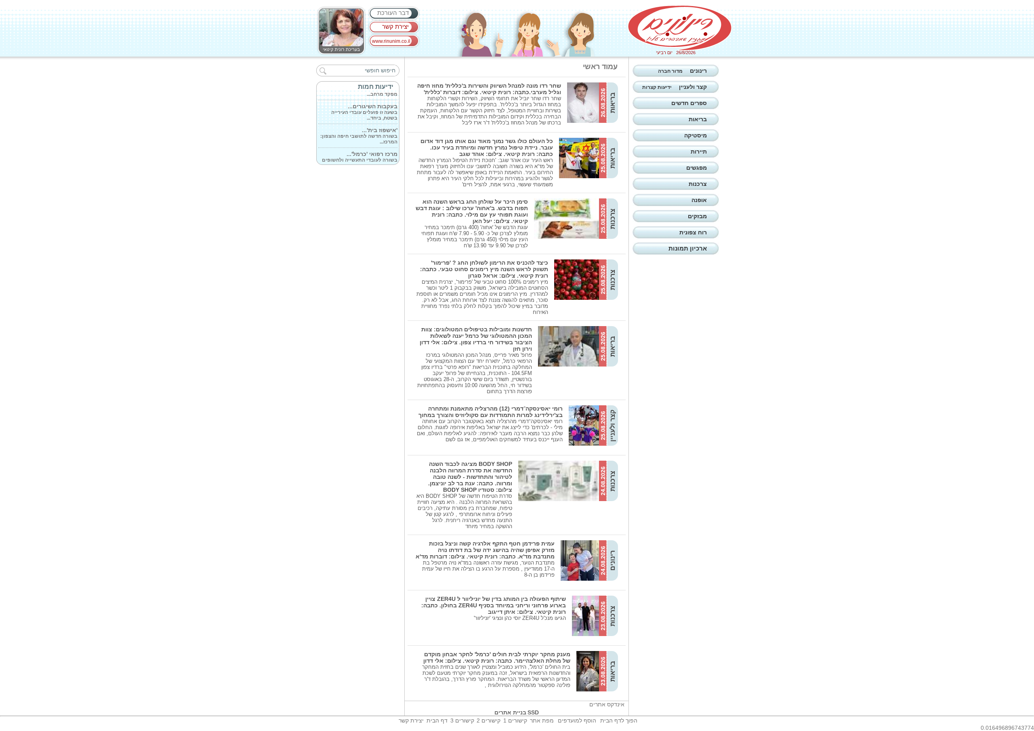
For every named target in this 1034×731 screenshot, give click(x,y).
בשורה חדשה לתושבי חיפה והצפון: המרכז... (358, 130)
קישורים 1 (515, 720)
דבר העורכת (393, 12)
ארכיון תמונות (687, 248)
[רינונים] (679, 28)
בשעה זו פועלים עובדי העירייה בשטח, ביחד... (364, 106)
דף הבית (437, 720)
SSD (533, 712)
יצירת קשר (395, 26)
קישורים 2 (488, 720)
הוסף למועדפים (577, 720)
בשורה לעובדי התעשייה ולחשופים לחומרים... (359, 153)
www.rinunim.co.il (391, 41)
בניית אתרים (510, 712)
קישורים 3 (462, 720)
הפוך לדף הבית (618, 720)
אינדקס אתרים (606, 704)
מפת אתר (542, 720)
